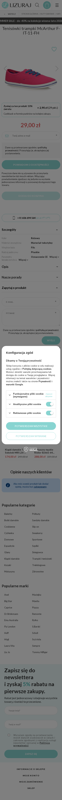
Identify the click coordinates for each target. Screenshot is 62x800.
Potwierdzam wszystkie (31, 425)
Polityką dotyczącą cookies (36, 368)
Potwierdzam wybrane (31, 435)
